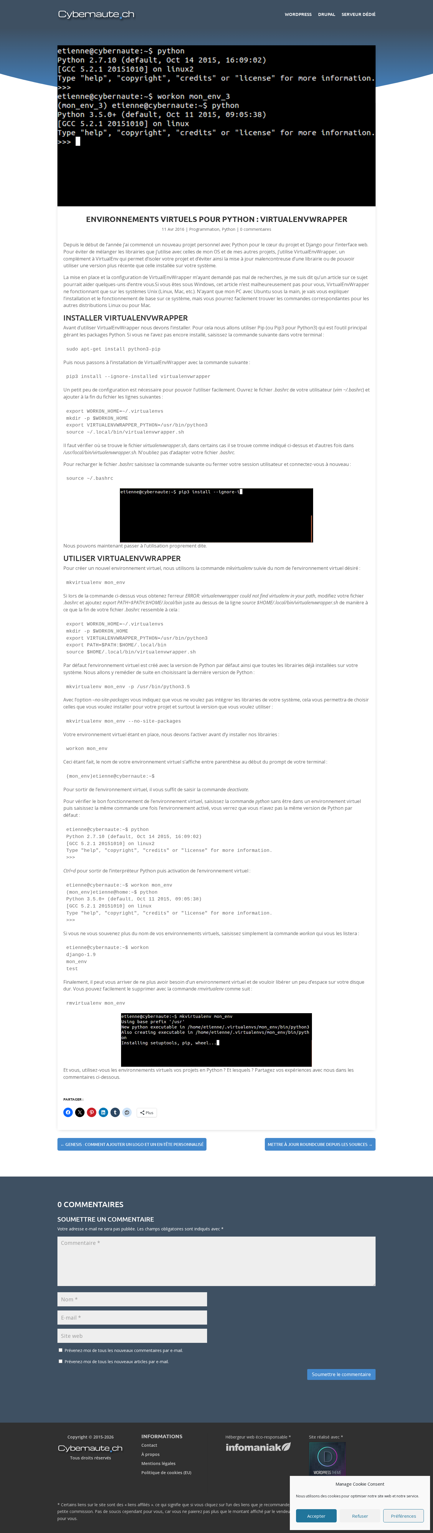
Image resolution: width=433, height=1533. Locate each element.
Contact (149, 1445)
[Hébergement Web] (258, 1449)
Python (228, 229)
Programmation (204, 229)
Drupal (326, 14)
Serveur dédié (359, 14)
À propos (150, 1454)
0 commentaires (255, 229)
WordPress (298, 14)
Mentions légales (158, 1463)
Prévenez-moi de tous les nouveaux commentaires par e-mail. (124, 1350)
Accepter (316, 1516)
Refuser (360, 1516)
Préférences (403, 1516)
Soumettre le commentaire (341, 1374)
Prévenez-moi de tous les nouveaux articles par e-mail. (117, 1361)
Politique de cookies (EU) (166, 1472)
